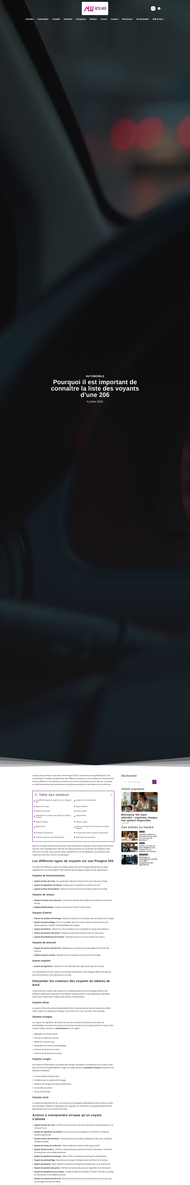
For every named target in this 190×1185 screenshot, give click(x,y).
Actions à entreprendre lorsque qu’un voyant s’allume (92, 827)
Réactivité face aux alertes (85, 837)
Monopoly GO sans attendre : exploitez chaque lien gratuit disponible (139, 817)
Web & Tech (143, 854)
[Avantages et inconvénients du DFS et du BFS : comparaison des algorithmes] (129, 860)
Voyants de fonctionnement (86, 800)
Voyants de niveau (42, 806)
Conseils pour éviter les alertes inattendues (92, 833)
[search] (153, 8)
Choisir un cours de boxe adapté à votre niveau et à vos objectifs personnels (147, 848)
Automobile (95, 376)
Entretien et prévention (44, 833)
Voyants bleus (81, 815)
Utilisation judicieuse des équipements (50, 837)
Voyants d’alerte (82, 806)
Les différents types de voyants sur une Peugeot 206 (53, 801)
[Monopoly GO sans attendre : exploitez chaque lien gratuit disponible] (139, 802)
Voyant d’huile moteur (44, 907)
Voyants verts (40, 826)
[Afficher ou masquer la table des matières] (90, 795)
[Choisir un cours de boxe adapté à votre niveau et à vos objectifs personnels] (129, 847)
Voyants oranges (42, 822)
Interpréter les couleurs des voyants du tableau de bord (53, 816)
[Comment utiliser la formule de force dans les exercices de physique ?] (129, 836)
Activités (126, 794)
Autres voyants (81, 811)
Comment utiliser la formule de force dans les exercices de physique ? (148, 837)
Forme (142, 832)
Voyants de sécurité (43, 811)
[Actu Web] (95, 8)
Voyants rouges (81, 822)
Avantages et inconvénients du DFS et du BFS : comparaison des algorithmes (148, 861)
